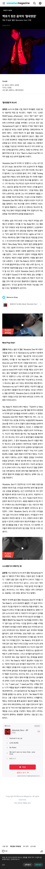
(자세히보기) (15, 859)
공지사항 (33, 846)
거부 (3, 865)
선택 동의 (28, 865)
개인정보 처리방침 (15, 846)
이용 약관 (5, 846)
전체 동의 (38, 865)
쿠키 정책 (25, 846)
